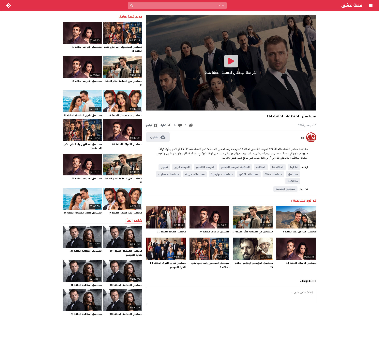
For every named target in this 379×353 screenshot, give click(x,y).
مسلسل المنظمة (285, 189)
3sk (302, 138)
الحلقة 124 (277, 167)
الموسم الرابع (182, 167)
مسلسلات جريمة (195, 174)
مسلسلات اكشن (248, 174)
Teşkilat (294, 167)
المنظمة (260, 167)
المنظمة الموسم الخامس (235, 167)
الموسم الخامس (205, 167)
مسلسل (293, 174)
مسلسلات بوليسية (222, 174)
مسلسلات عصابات (168, 174)
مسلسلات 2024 (273, 174)
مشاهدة (293, 181)
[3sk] (311, 141)
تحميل (164, 167)
